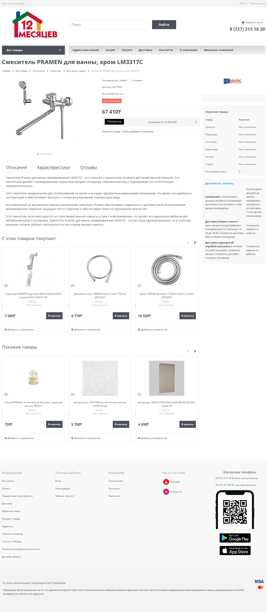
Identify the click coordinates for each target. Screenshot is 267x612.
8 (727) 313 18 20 (225, 478)
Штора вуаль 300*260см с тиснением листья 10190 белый (100, 404)
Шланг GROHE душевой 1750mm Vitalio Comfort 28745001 (167, 295)
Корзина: (254, 22)
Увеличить (46, 153)
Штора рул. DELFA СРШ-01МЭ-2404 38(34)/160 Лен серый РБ (166, 404)
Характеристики (53, 167)
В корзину (54, 315)
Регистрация (257, 3)
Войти (243, 3)
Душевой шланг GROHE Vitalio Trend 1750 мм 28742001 (100, 295)
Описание (16, 167)
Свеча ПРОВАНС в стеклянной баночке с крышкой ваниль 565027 (33, 404)
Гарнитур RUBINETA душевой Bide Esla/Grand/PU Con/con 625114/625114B (33, 295)
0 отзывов (137, 80)
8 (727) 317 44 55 (225, 485)
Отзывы (88, 167)
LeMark (123, 80)
